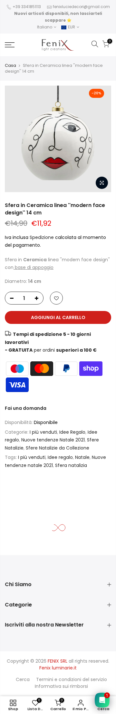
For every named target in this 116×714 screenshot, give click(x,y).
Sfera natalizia (71, 465)
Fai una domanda (25, 408)
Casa (10, 65)
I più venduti (43, 432)
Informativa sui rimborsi (61, 686)
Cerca (23, 679)
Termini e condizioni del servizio (71, 679)
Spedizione (42, 237)
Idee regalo (60, 457)
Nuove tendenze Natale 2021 (53, 440)
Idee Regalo (72, 432)
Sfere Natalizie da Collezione (57, 448)
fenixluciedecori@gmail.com (81, 6)
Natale (82, 457)
